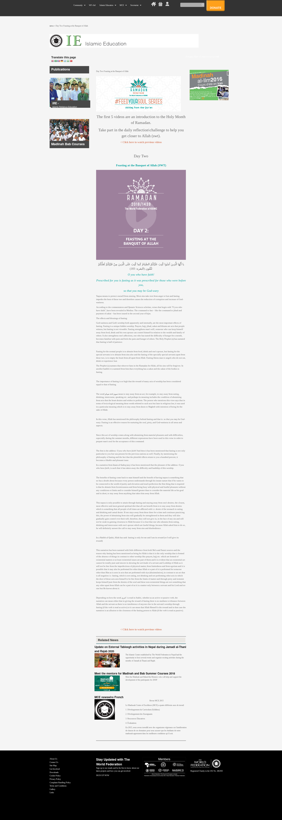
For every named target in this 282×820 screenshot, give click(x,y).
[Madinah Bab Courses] (69, 147)
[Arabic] (55, 61)
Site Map (53, 765)
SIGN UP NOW (102, 775)
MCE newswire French (108, 697)
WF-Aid (92, 5)
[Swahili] (68, 61)
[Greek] (65, 61)
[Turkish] (71, 61)
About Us (53, 759)
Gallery (52, 789)
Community (77, 5)
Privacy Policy (55, 779)
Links (52, 792)
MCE (121, 5)
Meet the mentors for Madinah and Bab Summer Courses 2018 (134, 673)
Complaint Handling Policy (60, 782)
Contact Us (54, 762)
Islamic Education (105, 5)
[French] (58, 61)
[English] (52, 61)
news (52, 26)
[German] (62, 61)
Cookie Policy (55, 776)
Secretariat (133, 5)
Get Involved (55, 769)
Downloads (54, 772)
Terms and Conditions (58, 786)
